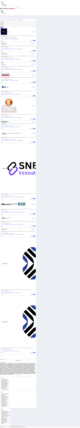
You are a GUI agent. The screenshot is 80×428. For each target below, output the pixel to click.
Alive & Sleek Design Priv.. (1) (26, 364)
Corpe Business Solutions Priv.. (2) (4, 373)
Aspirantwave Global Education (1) (27, 367)
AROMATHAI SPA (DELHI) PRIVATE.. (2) (29, 366)
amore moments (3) (30, 365)
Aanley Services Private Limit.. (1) (32, 363)
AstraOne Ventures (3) (5, 368)
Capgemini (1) (9, 371)
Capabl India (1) (5, 371)
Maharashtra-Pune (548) (4, 385)
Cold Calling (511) (3, 398)
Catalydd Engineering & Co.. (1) (20, 371)
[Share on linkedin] (2, 40)
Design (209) (2, 423)
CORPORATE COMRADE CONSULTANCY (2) (13, 373)
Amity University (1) (25, 365)
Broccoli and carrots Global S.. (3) (25, 370)
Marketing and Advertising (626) (5, 412)
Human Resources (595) (4, 413)
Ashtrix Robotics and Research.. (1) (18, 367)
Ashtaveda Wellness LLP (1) (11, 367)
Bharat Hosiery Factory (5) (10, 369)
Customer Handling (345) (4, 405)
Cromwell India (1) (21, 373)
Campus (2, 3)
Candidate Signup (5, 4)
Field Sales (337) (3, 406)
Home (2, 1)
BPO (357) (2, 417)
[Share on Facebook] (1, 40)
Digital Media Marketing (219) (4, 421)
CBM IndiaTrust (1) (26, 371)
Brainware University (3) (13, 370)
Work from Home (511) (4, 387)
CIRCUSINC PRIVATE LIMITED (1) (13, 372)
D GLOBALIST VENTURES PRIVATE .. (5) (9, 374)
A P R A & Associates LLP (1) (24, 363)
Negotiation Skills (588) (4, 396)
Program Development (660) (4, 411)
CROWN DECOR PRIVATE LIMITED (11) (27, 373)
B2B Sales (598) (3, 395)
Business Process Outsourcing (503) (5, 415)
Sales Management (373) (4, 403)
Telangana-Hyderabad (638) (4, 383)
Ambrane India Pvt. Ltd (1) (20, 365)
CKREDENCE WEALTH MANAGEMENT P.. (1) (22, 372)
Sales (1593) (2, 394)
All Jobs (2, 2)
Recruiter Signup (4, 5)
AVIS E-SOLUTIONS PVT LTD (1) (25, 368)
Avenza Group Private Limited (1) (13, 368)
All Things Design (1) (5, 365)
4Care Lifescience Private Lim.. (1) (10, 363)
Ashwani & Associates (4, 122)
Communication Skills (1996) (4, 393)
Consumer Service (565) (4, 414)
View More (18, 375)
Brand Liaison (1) (18, 370)
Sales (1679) (2, 410)
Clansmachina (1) (29, 372)
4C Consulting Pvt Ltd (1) (3, 363)
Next (2, 357)
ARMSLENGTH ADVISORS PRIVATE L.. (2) (20, 366)
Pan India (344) (3, 388)
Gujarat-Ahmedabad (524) (4, 386)
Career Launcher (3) (13, 371)
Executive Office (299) (3, 420)
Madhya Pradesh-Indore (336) (4, 389)
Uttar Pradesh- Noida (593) (4, 384)
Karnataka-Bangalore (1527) (4, 379)
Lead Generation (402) (3, 402)
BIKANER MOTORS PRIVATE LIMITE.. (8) (18, 369)
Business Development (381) (4, 416)
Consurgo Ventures (4, 229)
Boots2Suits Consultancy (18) (6, 370)
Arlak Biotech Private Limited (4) (11, 366)
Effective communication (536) (4, 397)
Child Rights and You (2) (6, 372)
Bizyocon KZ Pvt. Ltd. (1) (26, 369)
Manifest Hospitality (4, 44)
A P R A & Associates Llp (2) (17, 363)
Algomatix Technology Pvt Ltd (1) (19, 364)
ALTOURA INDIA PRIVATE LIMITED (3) (12, 365)
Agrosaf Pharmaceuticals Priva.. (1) (10, 364)
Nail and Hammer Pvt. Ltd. (4, 218)
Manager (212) (3, 422)
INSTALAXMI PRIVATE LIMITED (5, 87)
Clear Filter (2, 27)
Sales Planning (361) (3, 404)
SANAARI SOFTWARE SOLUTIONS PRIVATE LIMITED (7, 75)
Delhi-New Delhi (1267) (4, 380)
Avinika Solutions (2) (19, 368)
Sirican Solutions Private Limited (5, 32)
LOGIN (17, 7)
